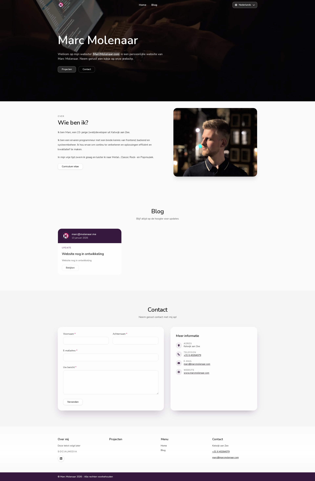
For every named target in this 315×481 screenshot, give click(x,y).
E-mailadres (70, 350)
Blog (163, 450)
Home (164, 445)
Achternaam (120, 333)
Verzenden (73, 401)
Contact (87, 69)
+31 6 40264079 (192, 355)
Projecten (67, 69)
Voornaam (69, 333)
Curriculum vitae (70, 166)
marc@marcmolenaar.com (197, 364)
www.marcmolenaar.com (196, 372)
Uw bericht (69, 367)
